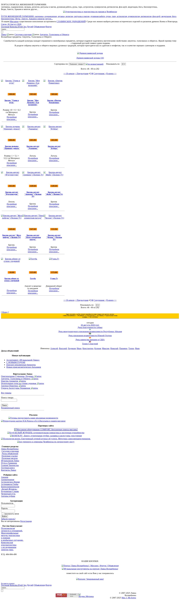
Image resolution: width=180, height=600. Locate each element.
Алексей (54, 348)
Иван (79, 348)
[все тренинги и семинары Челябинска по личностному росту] (45, 442)
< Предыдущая (81, 73)
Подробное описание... (12, 118)
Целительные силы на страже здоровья (19, 383)
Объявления (39, 26)
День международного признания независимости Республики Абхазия (90, 331)
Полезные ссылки (10, 456)
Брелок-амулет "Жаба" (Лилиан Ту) (54, 193)
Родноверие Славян (10, 491)
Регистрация (26, 521)
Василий (63, 348)
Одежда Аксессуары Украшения (16, 388)
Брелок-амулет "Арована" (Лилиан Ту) (32, 194)
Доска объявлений (10, 453)
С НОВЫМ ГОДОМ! (15, 362)
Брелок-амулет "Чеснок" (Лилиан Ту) (54, 237)
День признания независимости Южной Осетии (90, 335)
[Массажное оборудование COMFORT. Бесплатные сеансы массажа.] (45, 429)
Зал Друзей (28, 26)
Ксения (97, 348)
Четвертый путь (8, 494)
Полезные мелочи (10, 458)
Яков (137, 348)
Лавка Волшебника (9, 449)
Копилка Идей (16, 26)
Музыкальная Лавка (10, 461)
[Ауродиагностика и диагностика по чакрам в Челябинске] (90, 12)
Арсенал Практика (10, 386)
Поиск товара (7, 397)
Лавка (3, 34)
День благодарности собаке (90, 327)
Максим (105, 348)
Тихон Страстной (90, 344)
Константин (87, 348)
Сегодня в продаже (23, 34)
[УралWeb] (73, 597)
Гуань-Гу (54, 279)
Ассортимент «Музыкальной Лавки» (23, 360)
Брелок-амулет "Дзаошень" (33, 147)
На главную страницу (8, 583)
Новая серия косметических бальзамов (23, 367)
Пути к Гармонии (9, 463)
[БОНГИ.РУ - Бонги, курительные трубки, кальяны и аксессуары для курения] (46, 436)
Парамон (123, 348)
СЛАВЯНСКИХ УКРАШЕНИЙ (71, 21)
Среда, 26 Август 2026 (11, 24)
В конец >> (111, 73)
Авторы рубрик (8, 496)
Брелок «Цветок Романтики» (54, 101)
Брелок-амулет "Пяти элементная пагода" (33, 237)
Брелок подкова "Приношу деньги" (12, 147)
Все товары (6, 393)
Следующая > (100, 73)
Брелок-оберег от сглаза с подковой (11, 280)
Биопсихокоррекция (10, 487)
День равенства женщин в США (90, 340)
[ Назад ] (5, 312)
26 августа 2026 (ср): (90, 325)
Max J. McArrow (129, 598)
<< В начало (69, 73)
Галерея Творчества (10, 465)
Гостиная (5, 26)
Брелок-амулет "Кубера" (54, 147)
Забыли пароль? (8, 519)
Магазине (14, 21)
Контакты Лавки (8, 470)
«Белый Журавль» (9, 489)
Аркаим (4, 477)
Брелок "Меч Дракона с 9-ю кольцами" (33, 102)
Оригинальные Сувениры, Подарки (18, 376)
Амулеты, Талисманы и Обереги (54, 34)
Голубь (33, 279)
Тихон (131, 348)
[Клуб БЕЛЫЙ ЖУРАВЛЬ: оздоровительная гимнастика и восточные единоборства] (45, 433)
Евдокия (72, 348)
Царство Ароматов (10, 381)
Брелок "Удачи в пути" (12, 101)
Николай (114, 348)
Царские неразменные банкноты (21, 365)
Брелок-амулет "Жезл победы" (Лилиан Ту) (11, 236)
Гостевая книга (8, 468)
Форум (48, 26)
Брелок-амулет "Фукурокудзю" (11, 193)
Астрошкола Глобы (9, 484)
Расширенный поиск (10, 408)
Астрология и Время (10, 482)
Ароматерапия (7, 479)
